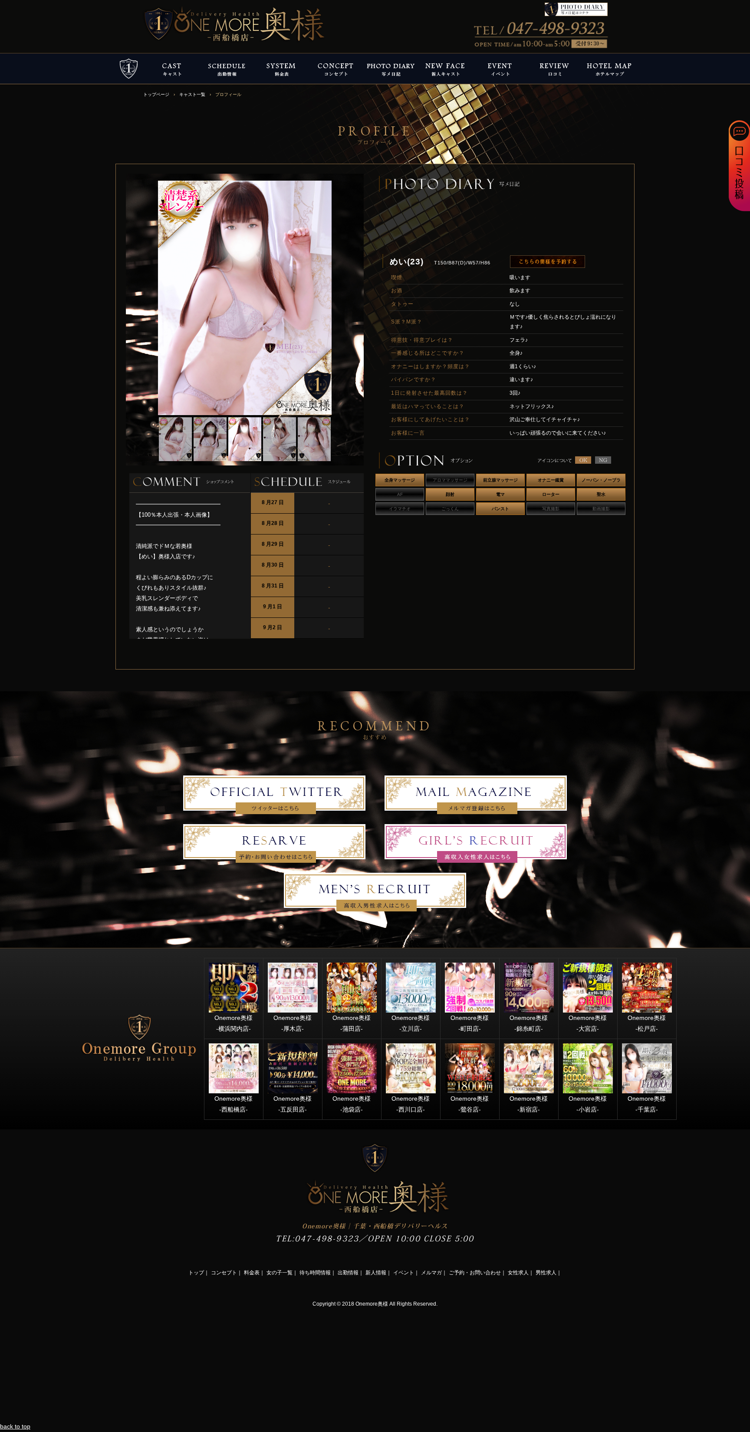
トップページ (156, 94)
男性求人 (546, 1273)
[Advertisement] (65, 1363)
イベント (403, 1273)
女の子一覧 (279, 1273)
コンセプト (224, 1273)
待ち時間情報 (315, 1273)
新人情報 (375, 1273)
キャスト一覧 (192, 94)
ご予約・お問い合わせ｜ (477, 1273)
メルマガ (431, 1273)
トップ (196, 1273)
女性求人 (518, 1273)
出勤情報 (348, 1273)
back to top (15, 1426)
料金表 (252, 1273)
